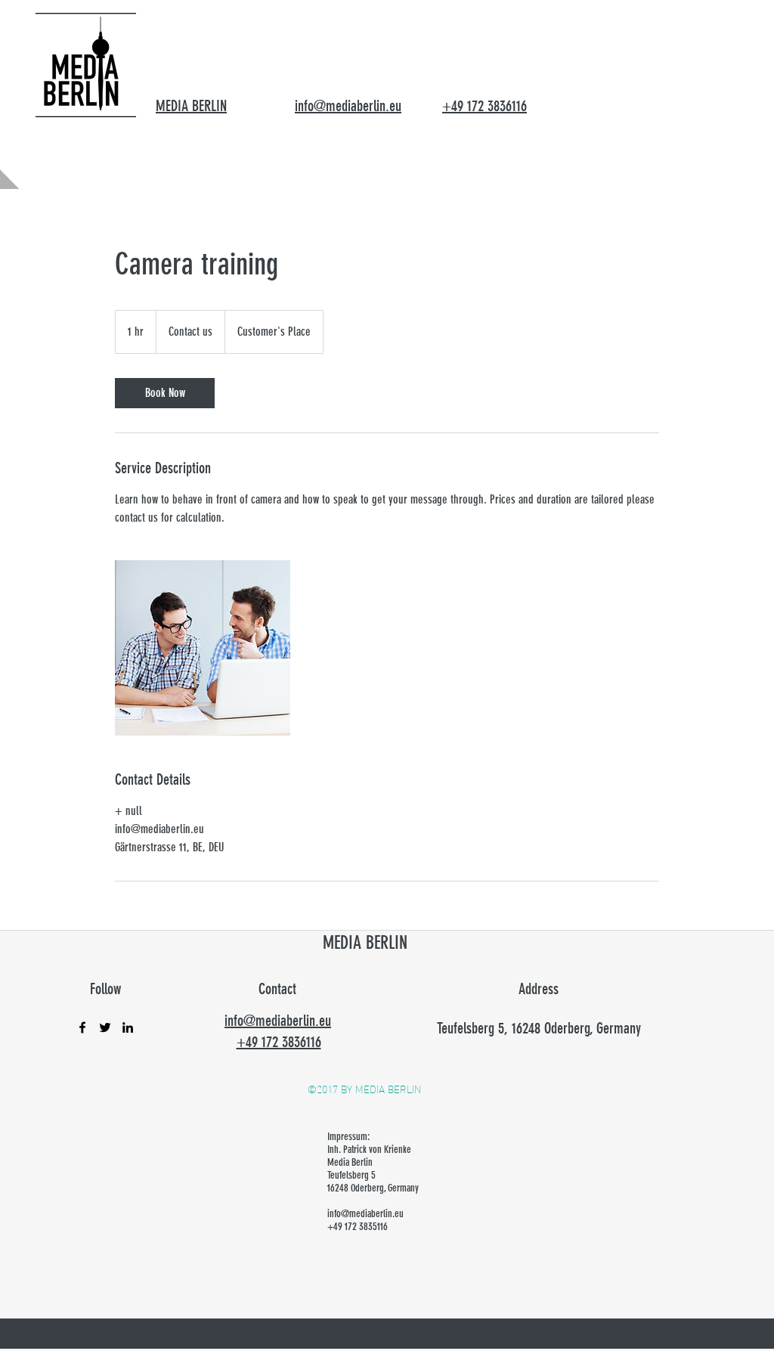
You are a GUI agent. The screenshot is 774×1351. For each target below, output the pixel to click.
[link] (165, 393)
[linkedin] (127, 1027)
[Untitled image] (202, 648)
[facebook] (82, 1027)
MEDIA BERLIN (191, 106)
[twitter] (105, 1027)
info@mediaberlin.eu (365, 1213)
